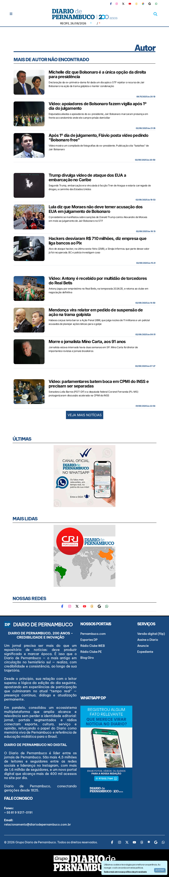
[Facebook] (112, 3)
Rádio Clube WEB (92, 646)
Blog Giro (87, 658)
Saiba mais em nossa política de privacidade (125, 872)
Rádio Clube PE (91, 652)
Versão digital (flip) (151, 634)
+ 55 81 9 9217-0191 (18, 812)
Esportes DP (88, 640)
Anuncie (143, 646)
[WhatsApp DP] (156, 3)
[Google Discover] (143, 3)
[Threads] (136, 3)
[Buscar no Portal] (155, 14)
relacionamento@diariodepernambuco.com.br (37, 824)
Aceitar (159, 870)
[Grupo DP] (84, 863)
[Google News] (149, 3)
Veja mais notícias (85, 415)
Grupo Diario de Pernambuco (35, 842)
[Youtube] (130, 3)
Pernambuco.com (93, 634)
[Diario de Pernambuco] (84, 14)
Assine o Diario (147, 640)
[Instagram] (116, 3)
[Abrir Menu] (11, 13)
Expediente (145, 652)
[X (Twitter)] (123, 3)
